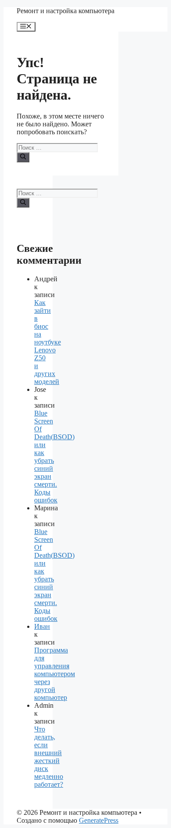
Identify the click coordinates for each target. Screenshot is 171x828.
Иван (42, 626)
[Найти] (23, 157)
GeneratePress (98, 820)
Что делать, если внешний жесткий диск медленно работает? (48, 756)
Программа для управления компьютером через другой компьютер (54, 673)
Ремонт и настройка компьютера (65, 10)
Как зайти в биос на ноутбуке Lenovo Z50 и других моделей (47, 342)
